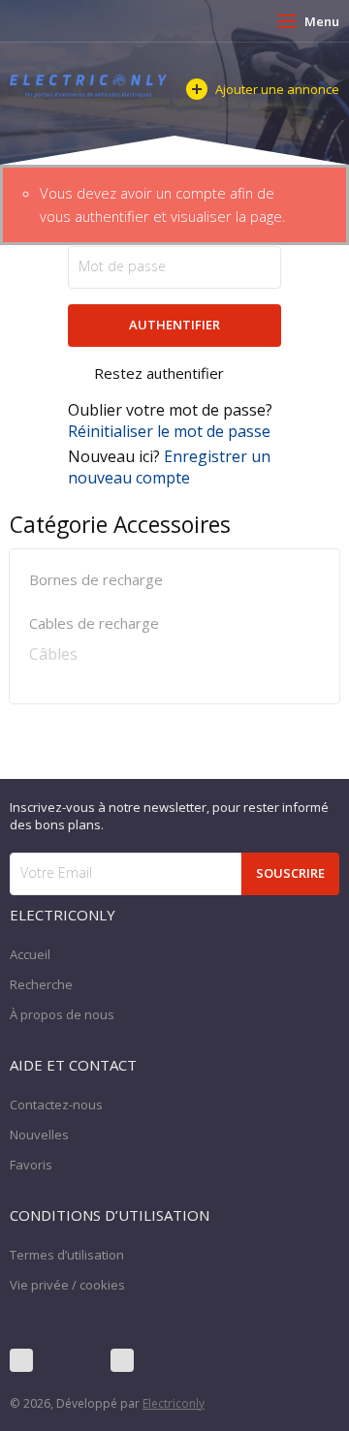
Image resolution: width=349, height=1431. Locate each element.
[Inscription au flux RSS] (122, 1360)
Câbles (53, 654)
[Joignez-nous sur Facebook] (21, 1360)
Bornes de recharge (96, 579)
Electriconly (174, 1403)
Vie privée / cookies (67, 1284)
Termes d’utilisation (67, 1254)
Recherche (41, 984)
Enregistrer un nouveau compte (169, 467)
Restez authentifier (159, 373)
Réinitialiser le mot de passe (169, 431)
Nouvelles (39, 1134)
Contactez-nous (56, 1104)
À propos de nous (62, 1014)
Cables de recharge (94, 623)
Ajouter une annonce (277, 89)
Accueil (30, 954)
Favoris (31, 1164)
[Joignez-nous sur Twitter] (71, 1360)
